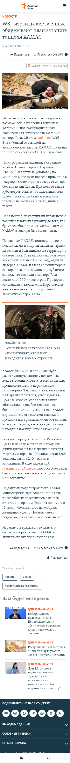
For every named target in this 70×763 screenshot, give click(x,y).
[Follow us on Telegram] (33, 713)
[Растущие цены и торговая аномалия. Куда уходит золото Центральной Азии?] (15, 646)
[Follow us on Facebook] (24, 713)
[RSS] (60, 713)
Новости (9, 17)
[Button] (19, 54)
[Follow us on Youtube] (6, 713)
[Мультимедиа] (21, 758)
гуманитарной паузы (19, 468)
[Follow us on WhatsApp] (42, 713)
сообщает (44, 138)
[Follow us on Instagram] (15, 713)
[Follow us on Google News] (51, 713)
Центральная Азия (40, 609)
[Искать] (48, 758)
